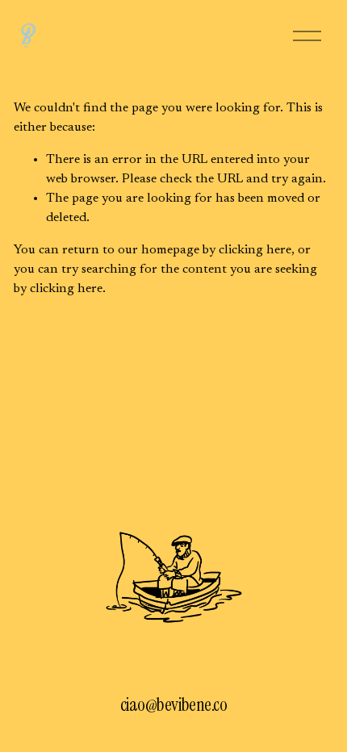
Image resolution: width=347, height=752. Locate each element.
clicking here (255, 250)
